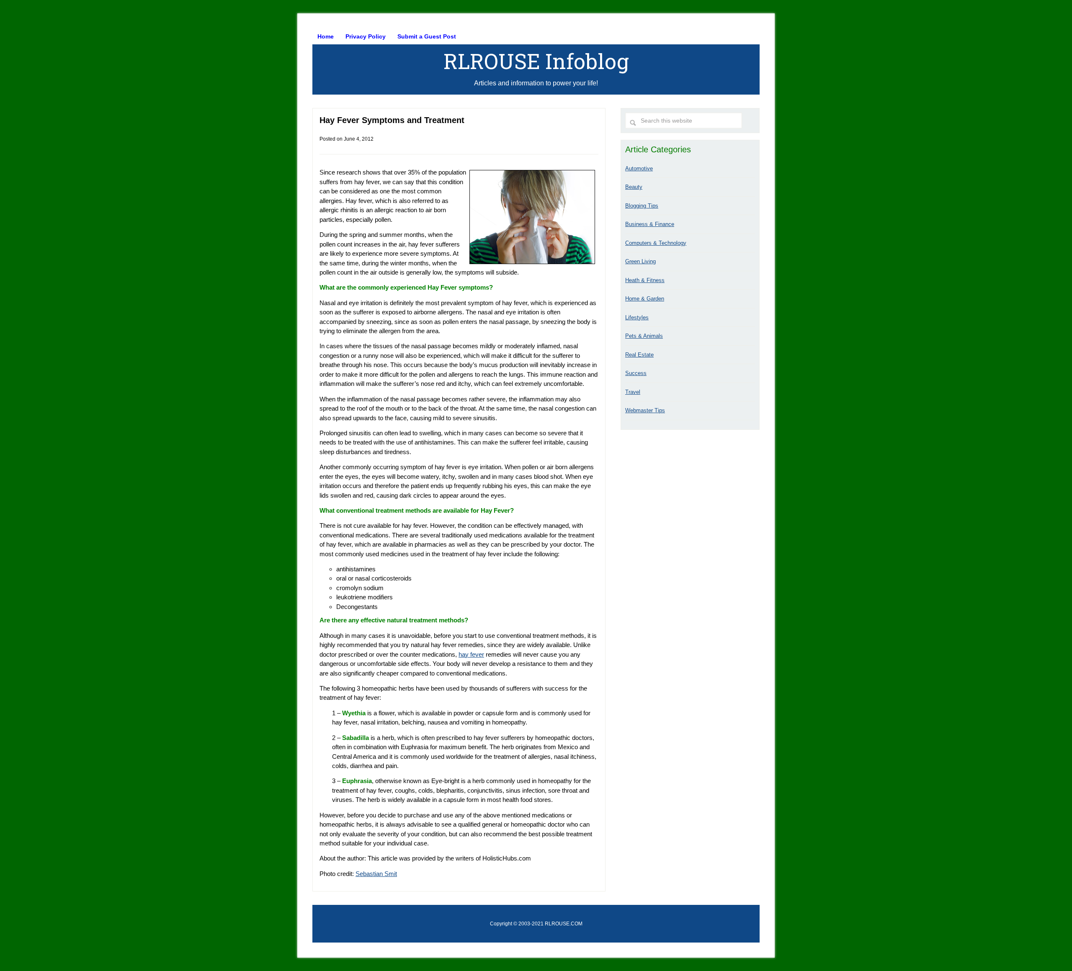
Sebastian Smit (376, 873)
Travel (632, 392)
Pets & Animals (644, 336)
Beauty (633, 187)
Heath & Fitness (645, 280)
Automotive (639, 168)
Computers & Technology (655, 243)
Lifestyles (637, 317)
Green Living (640, 261)
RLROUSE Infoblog (536, 61)
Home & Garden (644, 298)
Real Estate (639, 355)
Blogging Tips (641, 206)
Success (636, 373)
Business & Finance (649, 224)
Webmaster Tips (645, 410)
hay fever (471, 654)
